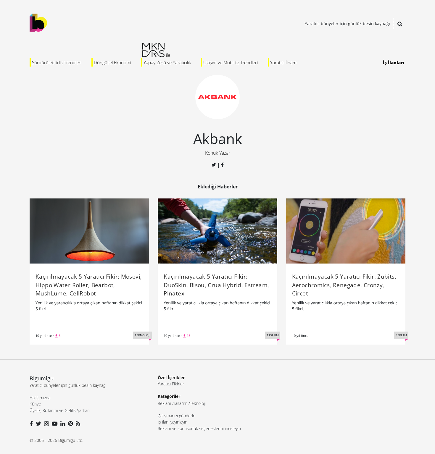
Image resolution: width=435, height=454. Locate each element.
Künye (35, 404)
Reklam (164, 403)
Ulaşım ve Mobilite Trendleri (230, 62)
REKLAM (401, 335)
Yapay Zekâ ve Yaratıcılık (167, 62)
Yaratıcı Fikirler (171, 384)
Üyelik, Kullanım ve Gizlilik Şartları (60, 410)
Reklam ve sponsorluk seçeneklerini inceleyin (199, 428)
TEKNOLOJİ (142, 335)
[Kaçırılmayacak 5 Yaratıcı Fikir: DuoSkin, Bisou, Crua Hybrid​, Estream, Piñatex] (217, 230)
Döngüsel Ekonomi (112, 62)
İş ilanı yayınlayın (172, 422)
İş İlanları (393, 62)
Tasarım (180, 403)
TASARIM (273, 335)
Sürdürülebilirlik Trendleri (56, 62)
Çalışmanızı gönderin (176, 416)
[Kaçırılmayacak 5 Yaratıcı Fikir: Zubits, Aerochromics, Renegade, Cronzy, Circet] (345, 230)
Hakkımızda (40, 397)
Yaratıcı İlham (283, 62)
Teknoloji (198, 403)
